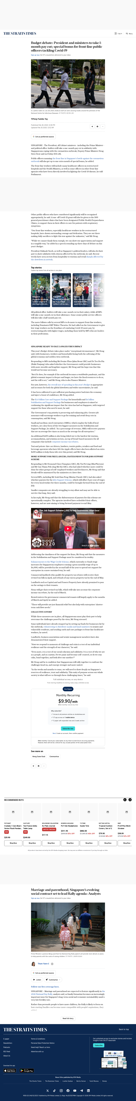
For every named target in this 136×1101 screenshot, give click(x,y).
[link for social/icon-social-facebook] (68, 1090)
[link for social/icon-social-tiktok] (54, 1090)
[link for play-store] (27, 1070)
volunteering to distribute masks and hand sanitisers (67, 626)
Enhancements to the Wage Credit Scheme (50, 561)
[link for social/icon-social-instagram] (61, 1090)
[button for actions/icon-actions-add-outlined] (52, 964)
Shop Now (13, 843)
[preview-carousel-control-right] (101, 290)
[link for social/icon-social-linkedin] (88, 1090)
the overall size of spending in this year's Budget (69, 384)
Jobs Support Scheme (62, 479)
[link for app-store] (10, 1070)
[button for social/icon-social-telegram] (92, 126)
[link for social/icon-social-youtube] (74, 1090)
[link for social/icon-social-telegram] (81, 1090)
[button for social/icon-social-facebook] (97, 126)
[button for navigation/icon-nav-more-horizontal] (103, 126)
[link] (19, 33)
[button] (118, 33)
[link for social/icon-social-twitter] (47, 1090)
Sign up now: (35, 55)
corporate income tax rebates (65, 441)
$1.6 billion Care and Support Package (51, 399)
